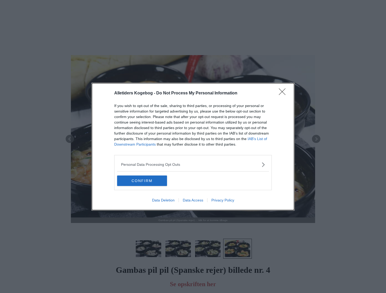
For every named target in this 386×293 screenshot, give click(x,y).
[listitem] (193, 164)
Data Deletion (163, 200)
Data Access (193, 200)
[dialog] (193, 146)
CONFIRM (142, 181)
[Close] (284, 93)
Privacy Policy (222, 200)
